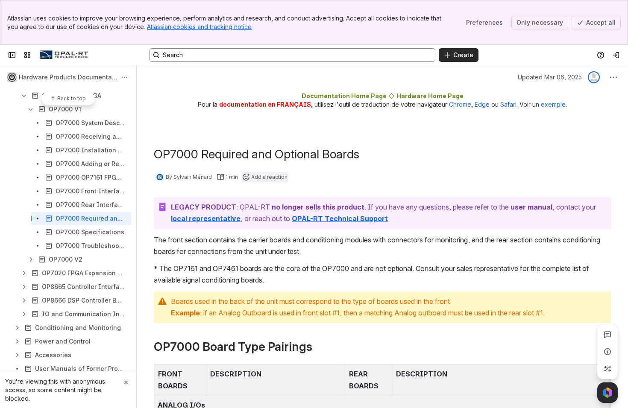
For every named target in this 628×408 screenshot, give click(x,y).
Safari (508, 104)
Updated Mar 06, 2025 (550, 77)
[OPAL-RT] (64, 55)
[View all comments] (607, 334)
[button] (197, 373)
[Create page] (607, 369)
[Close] (126, 382)
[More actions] (124, 77)
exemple (553, 104)
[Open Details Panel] (607, 351)
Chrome (460, 104)
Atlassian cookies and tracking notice (199, 26)
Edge (482, 104)
